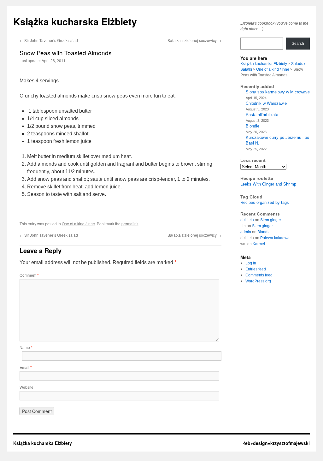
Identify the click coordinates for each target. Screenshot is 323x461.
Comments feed (259, 275)
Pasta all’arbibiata (262, 114)
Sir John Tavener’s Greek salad (49, 40)
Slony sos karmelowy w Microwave (278, 92)
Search (298, 43)
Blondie (252, 126)
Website (26, 387)
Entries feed (255, 269)
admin (245, 232)
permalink (129, 223)
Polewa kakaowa (275, 238)
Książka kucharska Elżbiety (75, 21)
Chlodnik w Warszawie (266, 103)
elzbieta (247, 220)
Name (26, 347)
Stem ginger (270, 220)
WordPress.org (258, 281)
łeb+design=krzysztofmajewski (276, 443)
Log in (250, 263)
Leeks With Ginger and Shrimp (268, 184)
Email (26, 367)
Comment (29, 275)
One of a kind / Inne (78, 223)
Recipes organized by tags (264, 202)
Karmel (259, 244)
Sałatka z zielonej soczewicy (194, 40)
